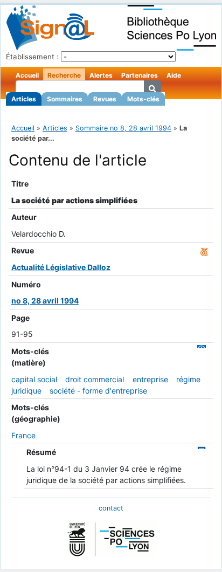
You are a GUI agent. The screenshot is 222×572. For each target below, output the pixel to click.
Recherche (64, 75)
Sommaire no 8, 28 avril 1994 (123, 128)
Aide (173, 75)
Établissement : (32, 56)
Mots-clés (143, 99)
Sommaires (64, 99)
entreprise (150, 379)
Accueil (27, 75)
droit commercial (94, 379)
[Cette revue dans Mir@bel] (204, 250)
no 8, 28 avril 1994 (45, 300)
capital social (34, 379)
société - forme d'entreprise (98, 390)
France (23, 435)
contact (111, 508)
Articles (23, 99)
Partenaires (139, 75)
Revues (104, 99)
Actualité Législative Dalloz (60, 267)
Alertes (101, 75)
